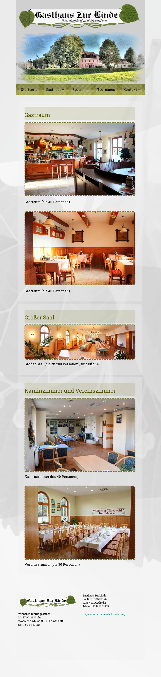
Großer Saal (40, 317)
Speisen (79, 89)
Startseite (29, 89)
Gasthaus (53, 89)
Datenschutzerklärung (112, 614)
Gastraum (37, 114)
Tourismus (106, 89)
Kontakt (130, 89)
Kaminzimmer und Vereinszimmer (70, 390)
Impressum (89, 614)
